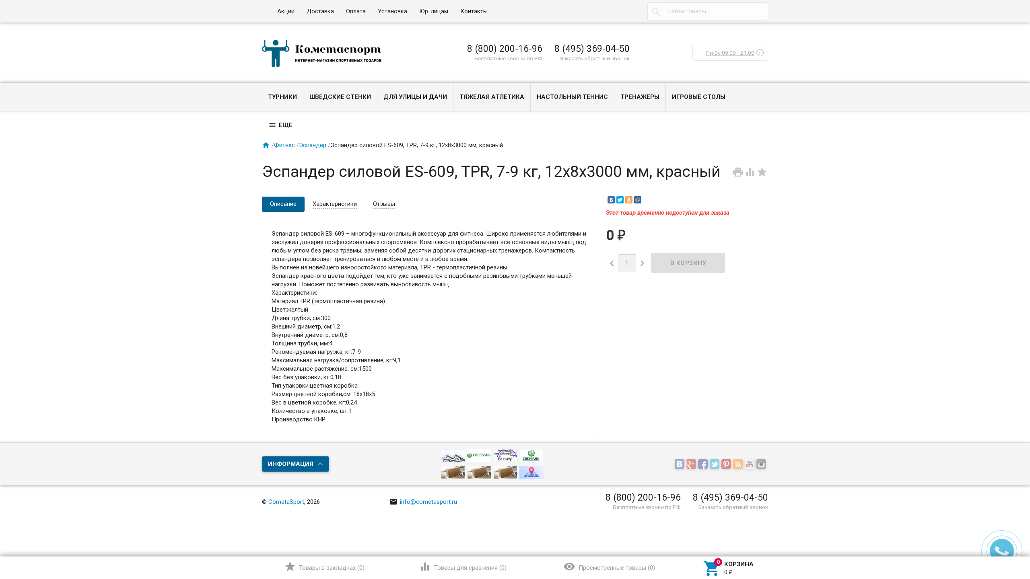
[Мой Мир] (637, 199)
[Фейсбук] (704, 464)
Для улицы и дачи (415, 97)
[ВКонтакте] (611, 199)
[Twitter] (620, 199)
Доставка (320, 11)
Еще (280, 125)
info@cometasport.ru (423, 501)
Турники (282, 97)
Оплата (356, 11)
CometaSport (286, 501)
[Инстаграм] (762, 464)
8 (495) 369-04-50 (592, 48)
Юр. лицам (433, 11)
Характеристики (335, 203)
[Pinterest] (727, 464)
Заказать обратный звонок (595, 58)
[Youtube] (750, 464)
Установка (392, 11)
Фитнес (284, 145)
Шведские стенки (340, 97)
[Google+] (692, 464)
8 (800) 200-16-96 (504, 48)
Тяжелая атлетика (491, 97)
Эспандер (312, 145)
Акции (286, 11)
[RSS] (739, 464)
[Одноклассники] (628, 199)
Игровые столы (698, 97)
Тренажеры (639, 97)
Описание (283, 203)
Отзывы (384, 203)
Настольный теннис (572, 97)
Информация (290, 464)
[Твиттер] (715, 464)
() (324, 567)
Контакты (474, 11)
